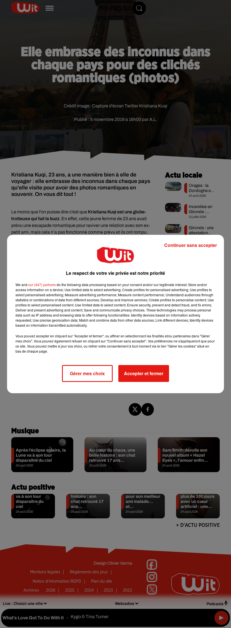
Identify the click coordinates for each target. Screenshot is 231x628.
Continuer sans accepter (190, 245)
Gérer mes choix (87, 373)
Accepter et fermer (143, 373)
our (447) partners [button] (42, 284)
